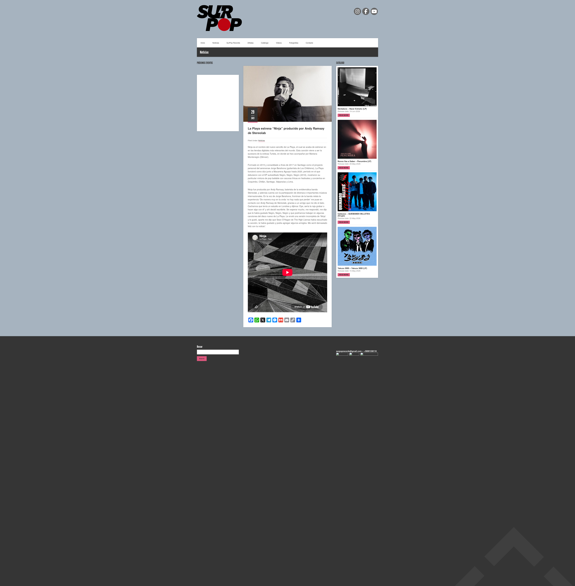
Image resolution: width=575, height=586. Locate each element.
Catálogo (264, 42)
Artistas (251, 42)
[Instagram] (357, 11)
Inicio (203, 42)
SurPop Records (233, 42)
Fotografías (293, 42)
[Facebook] (365, 11)
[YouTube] (374, 11)
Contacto (309, 42)
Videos (279, 42)
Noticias (215, 42)
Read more (343, 115)
